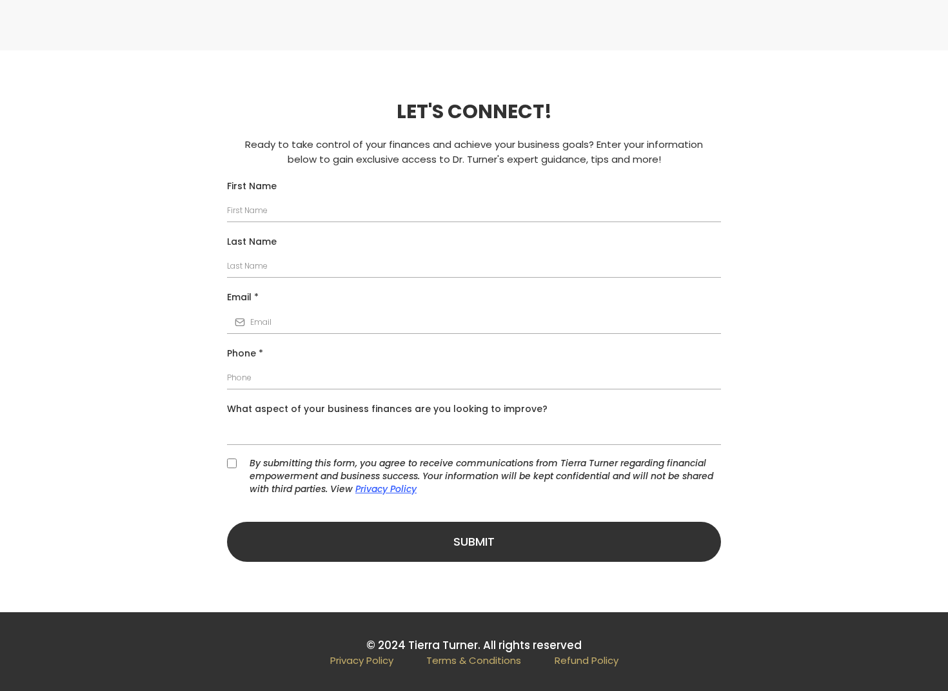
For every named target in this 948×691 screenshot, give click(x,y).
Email (243, 297)
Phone (245, 353)
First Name (252, 186)
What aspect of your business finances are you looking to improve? (387, 408)
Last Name (252, 241)
